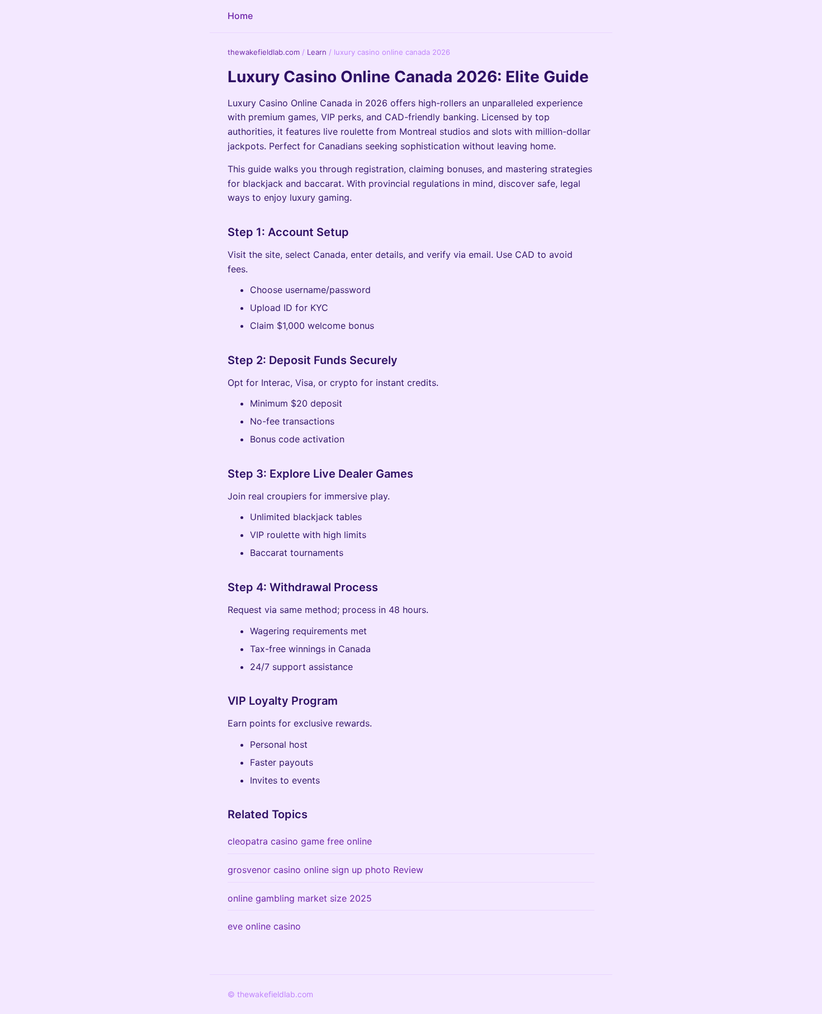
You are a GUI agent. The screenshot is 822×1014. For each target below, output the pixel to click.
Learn (317, 52)
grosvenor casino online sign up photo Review (325, 869)
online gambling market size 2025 (300, 898)
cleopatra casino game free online (300, 841)
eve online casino (264, 926)
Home (240, 15)
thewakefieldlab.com (264, 52)
